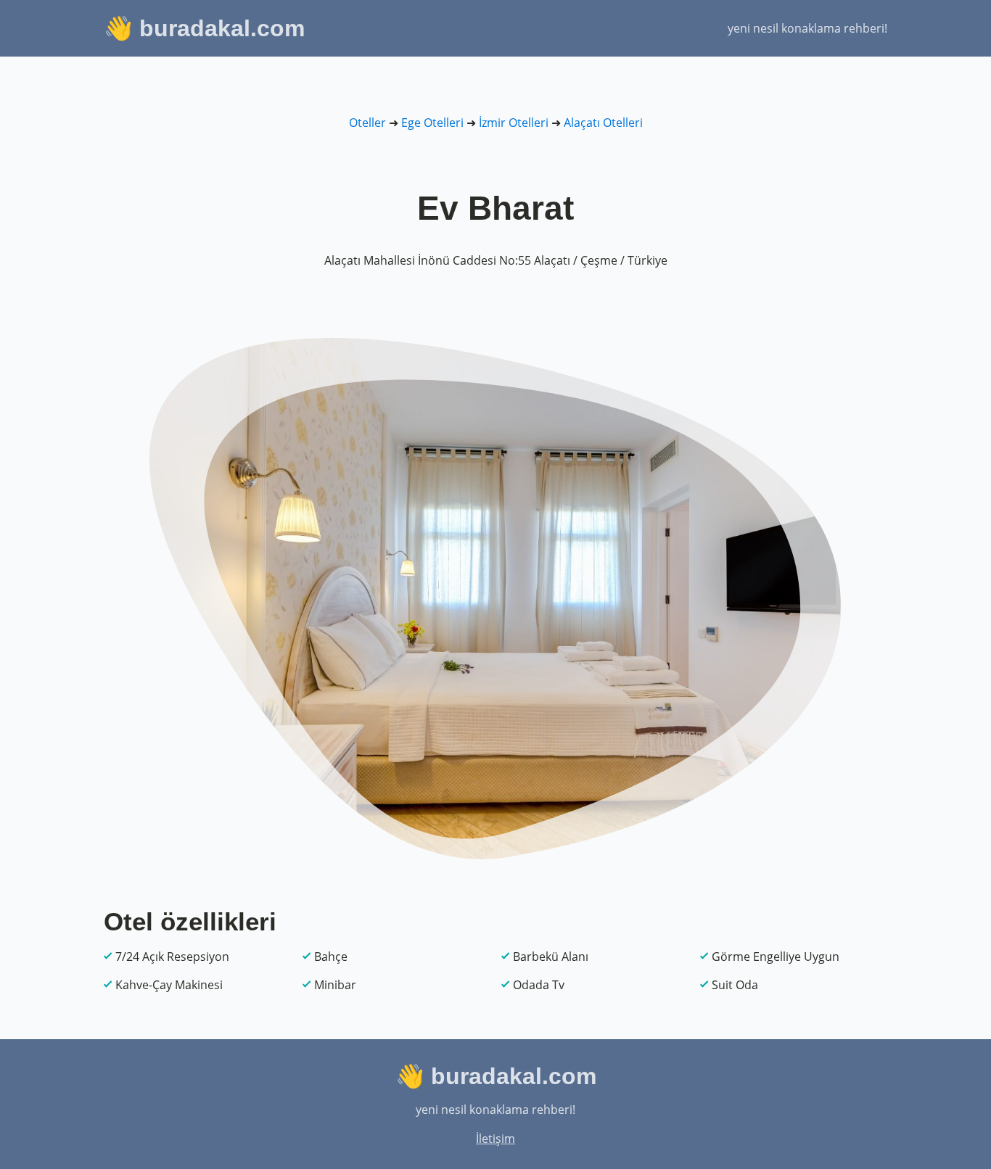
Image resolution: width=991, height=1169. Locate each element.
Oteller (367, 123)
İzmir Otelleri (513, 123)
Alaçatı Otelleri (603, 123)
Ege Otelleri (432, 123)
